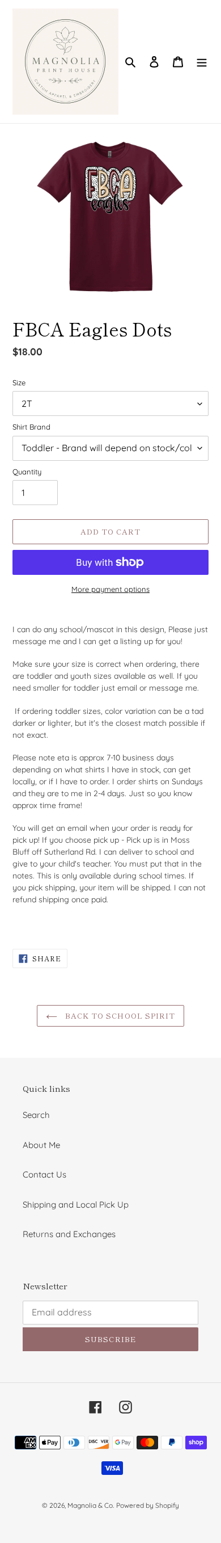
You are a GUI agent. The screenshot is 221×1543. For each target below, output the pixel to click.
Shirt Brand (31, 426)
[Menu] (202, 61)
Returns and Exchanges (69, 1234)
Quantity (26, 471)
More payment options (110, 589)
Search (36, 1114)
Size (19, 382)
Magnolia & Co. (90, 1505)
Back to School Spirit (119, 1015)
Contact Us (44, 1174)
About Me (41, 1145)
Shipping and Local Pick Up (76, 1204)
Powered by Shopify (147, 1505)
